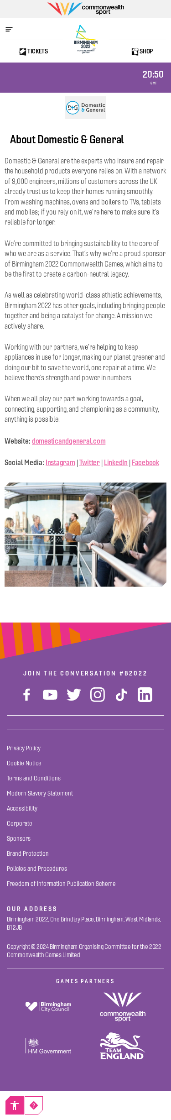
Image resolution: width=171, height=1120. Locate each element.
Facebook (145, 462)
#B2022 (133, 673)
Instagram (60, 462)
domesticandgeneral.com (68, 440)
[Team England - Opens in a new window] (122, 1046)
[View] (85, 107)
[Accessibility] (14, 1105)
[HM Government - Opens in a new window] (48, 1046)
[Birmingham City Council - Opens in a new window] (48, 1007)
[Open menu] (14, 29)
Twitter (89, 462)
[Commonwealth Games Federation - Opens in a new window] (122, 1007)
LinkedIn (116, 462)
